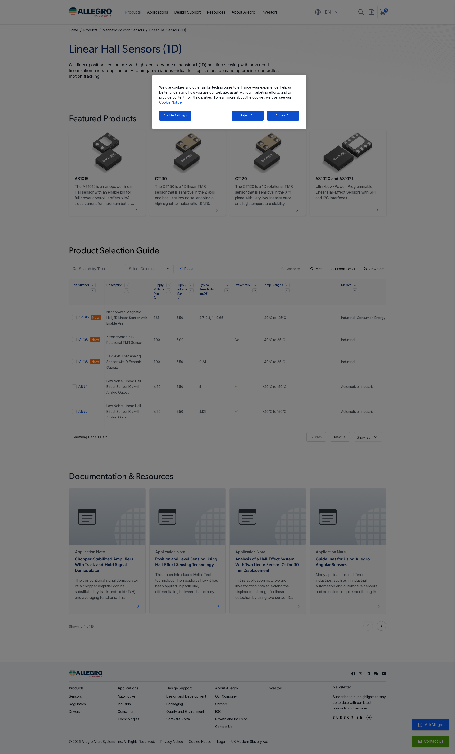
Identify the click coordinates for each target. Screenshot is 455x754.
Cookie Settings (175, 115)
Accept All (283, 115)
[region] (229, 102)
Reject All (248, 115)
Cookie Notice (170, 102)
